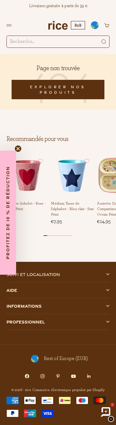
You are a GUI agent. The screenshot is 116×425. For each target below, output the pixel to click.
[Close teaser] (18, 148)
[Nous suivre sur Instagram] (42, 376)
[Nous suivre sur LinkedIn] (89, 376)
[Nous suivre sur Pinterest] (58, 376)
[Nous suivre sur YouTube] (73, 376)
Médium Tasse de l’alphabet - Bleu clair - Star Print (72, 209)
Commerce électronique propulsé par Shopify (68, 390)
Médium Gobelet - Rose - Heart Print (25, 206)
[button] (40, 161)
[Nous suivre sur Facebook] (27, 376)
